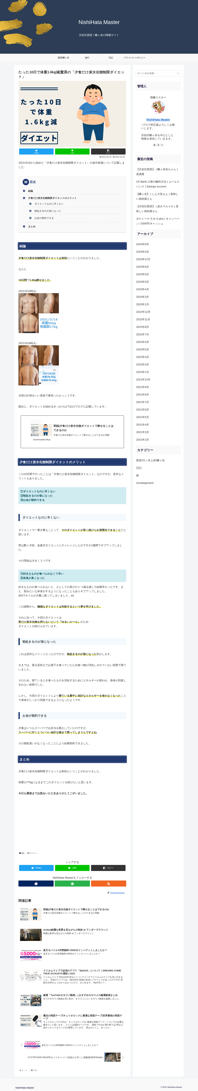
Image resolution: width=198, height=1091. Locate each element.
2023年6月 (142, 274)
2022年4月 (142, 356)
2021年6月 (142, 409)
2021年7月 (142, 402)
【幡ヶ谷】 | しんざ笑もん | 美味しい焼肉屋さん (157, 196)
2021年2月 (142, 439)
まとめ (31, 226)
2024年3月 (142, 251)
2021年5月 (142, 417)
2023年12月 (143, 259)
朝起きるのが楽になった (47, 211)
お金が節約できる (44, 218)
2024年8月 (142, 244)
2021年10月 (143, 379)
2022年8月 (142, 326)
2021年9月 (142, 387)
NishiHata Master (158, 119)
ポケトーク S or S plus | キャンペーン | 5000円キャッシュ (157, 221)
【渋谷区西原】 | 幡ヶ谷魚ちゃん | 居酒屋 (157, 172)
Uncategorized (144, 482)
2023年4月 (142, 289)
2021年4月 (142, 424)
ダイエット (33, 853)
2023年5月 (142, 281)
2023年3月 (142, 296)
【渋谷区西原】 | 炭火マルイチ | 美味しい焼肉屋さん (157, 209)
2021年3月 (142, 432)
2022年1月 (142, 372)
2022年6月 (142, 341)
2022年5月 (142, 349)
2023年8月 (142, 266)
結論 (30, 191)
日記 (22, 853)
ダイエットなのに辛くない (49, 203)
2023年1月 (142, 304)
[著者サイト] (36, 884)
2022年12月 (143, 311)
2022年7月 (142, 334)
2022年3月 (142, 364)
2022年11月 (143, 319)
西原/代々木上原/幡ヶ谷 (150, 460)
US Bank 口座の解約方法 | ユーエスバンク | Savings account (157, 184)
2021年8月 (142, 394)
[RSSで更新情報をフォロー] (108, 884)
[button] (178, 73)
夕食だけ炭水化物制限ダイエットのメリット (52, 198)
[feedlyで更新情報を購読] (72, 884)
